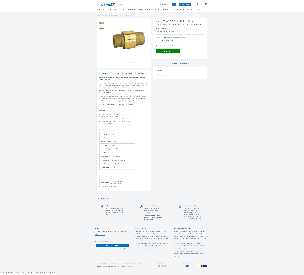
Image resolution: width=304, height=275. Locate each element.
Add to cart (167, 51)
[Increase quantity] (172, 45)
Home (98, 15)
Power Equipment (143, 9)
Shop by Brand (187, 9)
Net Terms (198, 9)
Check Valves (104, 15)
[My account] (197, 4)
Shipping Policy (106, 266)
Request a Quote (113, 245)
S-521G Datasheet (161, 75)
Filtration (99, 9)
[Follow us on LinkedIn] (165, 266)
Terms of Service (122, 266)
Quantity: (158, 45)
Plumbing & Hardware (127, 9)
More (174, 9)
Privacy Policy (131, 266)
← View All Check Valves (180, 63)
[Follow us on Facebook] (159, 266)
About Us (99, 266)
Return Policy (147, 238)
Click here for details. (185, 248)
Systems (165, 9)
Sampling (156, 9)
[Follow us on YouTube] (162, 266)
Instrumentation (111, 9)
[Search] (174, 4)
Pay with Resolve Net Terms (178, 37)
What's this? (171, 31)
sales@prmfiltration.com (102, 238)
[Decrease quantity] (164, 45)
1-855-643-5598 (100, 234)
